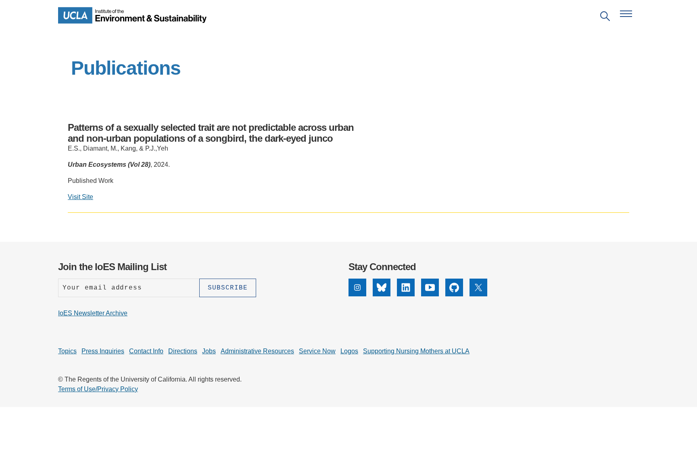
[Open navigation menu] (626, 14)
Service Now (317, 351)
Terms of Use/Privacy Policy (98, 389)
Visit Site (80, 196)
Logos (349, 351)
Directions (182, 351)
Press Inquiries (102, 351)
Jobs (209, 351)
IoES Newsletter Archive (92, 313)
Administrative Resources (257, 351)
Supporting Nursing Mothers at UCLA (416, 351)
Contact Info (146, 351)
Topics (67, 351)
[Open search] (605, 17)
